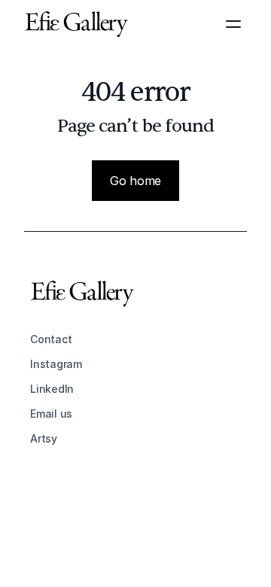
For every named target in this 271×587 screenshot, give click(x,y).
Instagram (56, 363)
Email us (51, 413)
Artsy (43, 438)
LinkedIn (52, 388)
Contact (51, 339)
